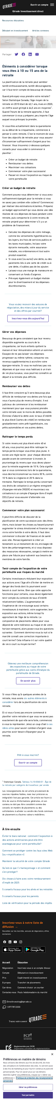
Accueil (6, 962)
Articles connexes (40, 30)
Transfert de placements (29, 982)
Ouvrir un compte (39, 4)
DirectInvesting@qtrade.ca (19, 1001)
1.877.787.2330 (13, 1007)
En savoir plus (28, 680)
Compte (5, 972)
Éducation (23, 962)
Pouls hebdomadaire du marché (32, 992)
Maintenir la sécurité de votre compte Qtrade (26, 861)
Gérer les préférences (28, 1087)
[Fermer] (52, 1054)
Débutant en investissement (15, 30)
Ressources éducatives (13, 20)
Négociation (7, 968)
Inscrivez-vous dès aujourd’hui (28, 318)
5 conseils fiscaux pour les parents (20, 896)
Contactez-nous (9, 992)
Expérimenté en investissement (32, 977)
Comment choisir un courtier (31, 987)
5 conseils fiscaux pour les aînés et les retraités (27, 889)
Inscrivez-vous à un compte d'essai (34, 968)
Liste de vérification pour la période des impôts (27, 903)
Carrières (7, 987)
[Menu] (52, 5)
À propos (6, 982)
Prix (4, 977)
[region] (28, 1075)
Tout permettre (28, 1095)
